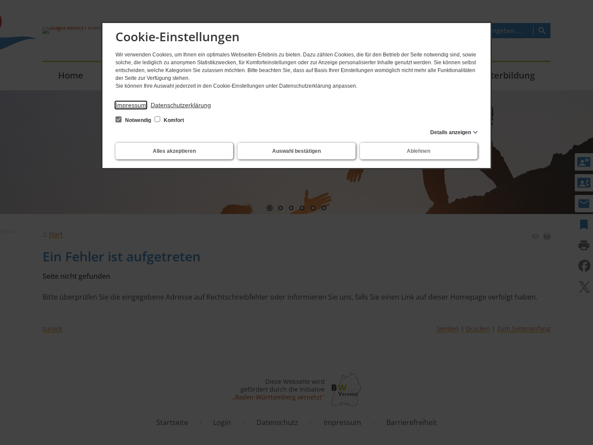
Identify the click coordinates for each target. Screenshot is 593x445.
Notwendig (138, 120)
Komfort (173, 120)
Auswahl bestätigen (296, 151)
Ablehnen (418, 151)
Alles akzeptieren (174, 151)
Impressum (130, 105)
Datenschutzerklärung (181, 105)
